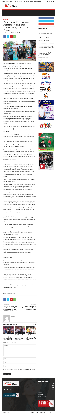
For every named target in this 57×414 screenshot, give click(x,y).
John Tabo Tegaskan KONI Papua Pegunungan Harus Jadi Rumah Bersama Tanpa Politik (31, 337)
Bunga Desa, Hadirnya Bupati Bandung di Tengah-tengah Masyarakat (29, 308)
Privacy (37, 412)
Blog (24, 1)
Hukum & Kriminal (31, 11)
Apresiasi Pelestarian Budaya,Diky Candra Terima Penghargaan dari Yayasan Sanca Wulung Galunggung (8, 337)
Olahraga (39, 11)
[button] (52, 12)
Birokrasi (15, 11)
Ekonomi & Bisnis (42, 396)
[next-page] (35, 324)
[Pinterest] (11, 36)
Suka (52, 18)
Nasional (10, 11)
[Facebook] (47, 2)
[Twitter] (51, 2)
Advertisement (42, 412)
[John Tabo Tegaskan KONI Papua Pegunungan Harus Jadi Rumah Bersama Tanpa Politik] (31, 330)
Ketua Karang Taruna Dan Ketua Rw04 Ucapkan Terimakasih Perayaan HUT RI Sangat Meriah (45, 32)
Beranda (4, 16)
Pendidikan (44, 11)
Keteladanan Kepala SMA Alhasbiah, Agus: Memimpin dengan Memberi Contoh (45, 39)
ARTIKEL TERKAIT (8, 324)
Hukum (24, 11)
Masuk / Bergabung (18, 1)
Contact (31, 1)
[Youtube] (54, 2)
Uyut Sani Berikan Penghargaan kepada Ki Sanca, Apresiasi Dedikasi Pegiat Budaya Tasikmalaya (45, 53)
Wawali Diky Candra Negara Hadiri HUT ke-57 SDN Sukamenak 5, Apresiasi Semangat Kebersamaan (19, 337)
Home (5, 11)
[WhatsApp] (14, 36)
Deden (40, 34)
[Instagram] (49, 2)
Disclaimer (32, 412)
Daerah (20, 11)
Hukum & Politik (7, 14)
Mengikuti (50, 21)
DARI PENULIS (15, 324)
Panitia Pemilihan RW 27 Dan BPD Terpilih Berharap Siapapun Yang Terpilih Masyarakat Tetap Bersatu (46, 46)
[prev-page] (33, 324)
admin (7, 32)
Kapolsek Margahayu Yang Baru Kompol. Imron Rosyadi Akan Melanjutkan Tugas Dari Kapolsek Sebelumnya (10, 308)
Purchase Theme (37, 1)
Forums (27, 1)
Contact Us (49, 412)
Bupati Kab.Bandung (10, 293)
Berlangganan (49, 23)
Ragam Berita (15, 14)
